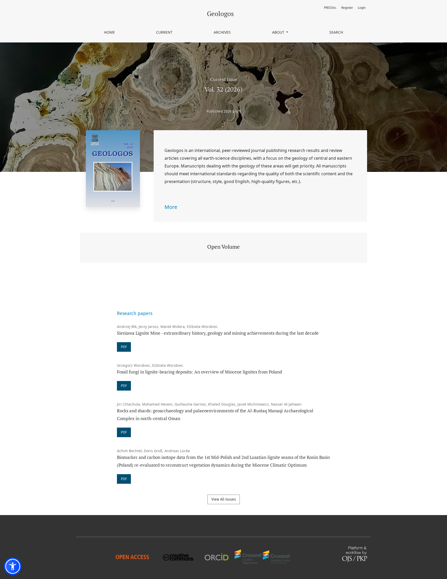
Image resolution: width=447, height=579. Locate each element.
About (278, 32)
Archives (222, 32)
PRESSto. (330, 7)
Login (362, 7)
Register (347, 7)
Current (164, 32)
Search (336, 32)
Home (109, 32)
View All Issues (223, 499)
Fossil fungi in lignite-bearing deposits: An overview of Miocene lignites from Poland (199, 372)
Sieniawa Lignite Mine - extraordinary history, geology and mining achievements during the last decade (218, 333)
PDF (124, 347)
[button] (12, 566)
